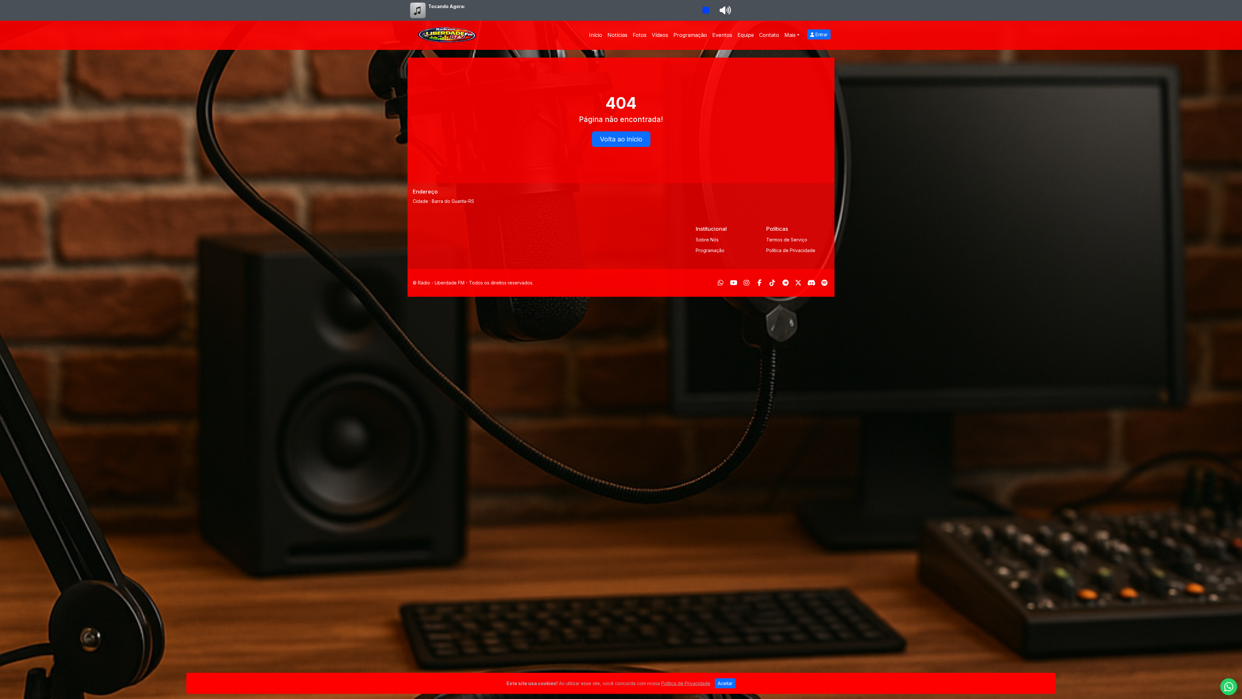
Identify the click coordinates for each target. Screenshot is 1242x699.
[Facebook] (759, 283)
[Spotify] (824, 283)
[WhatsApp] (721, 283)
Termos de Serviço (786, 239)
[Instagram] (746, 283)
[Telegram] (785, 283)
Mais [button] (790, 35)
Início (595, 35)
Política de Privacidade (790, 250)
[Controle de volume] (724, 10)
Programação (690, 35)
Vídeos (660, 35)
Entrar (821, 34)
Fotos (640, 35)
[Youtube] (733, 283)
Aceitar (725, 683)
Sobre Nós (707, 239)
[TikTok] (772, 283)
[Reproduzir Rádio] (705, 10)
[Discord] (811, 283)
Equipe (745, 35)
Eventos (722, 35)
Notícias (617, 35)
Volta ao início (621, 139)
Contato (769, 35)
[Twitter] (798, 283)
